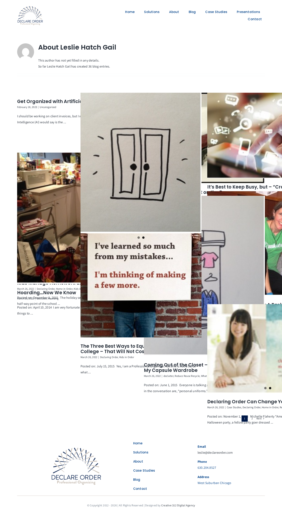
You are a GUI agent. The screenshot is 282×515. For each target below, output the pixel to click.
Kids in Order (126, 357)
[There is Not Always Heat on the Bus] (204, 138)
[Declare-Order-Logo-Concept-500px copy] (76, 447)
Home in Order (64, 289)
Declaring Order (109, 357)
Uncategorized (48, 107)
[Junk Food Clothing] (141, 163)
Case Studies (234, 407)
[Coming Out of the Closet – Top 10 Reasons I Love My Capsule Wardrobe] (204, 276)
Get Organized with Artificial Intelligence (65, 101)
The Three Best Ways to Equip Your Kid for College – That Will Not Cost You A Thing (129, 349)
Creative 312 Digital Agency (178, 505)
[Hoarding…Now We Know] (77, 218)
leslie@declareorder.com (215, 452)
